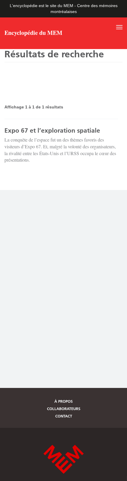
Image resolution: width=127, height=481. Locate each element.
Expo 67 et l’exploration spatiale (52, 130)
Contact (63, 416)
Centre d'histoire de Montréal (63, 459)
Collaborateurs (63, 408)
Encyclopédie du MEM (33, 33)
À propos (63, 401)
